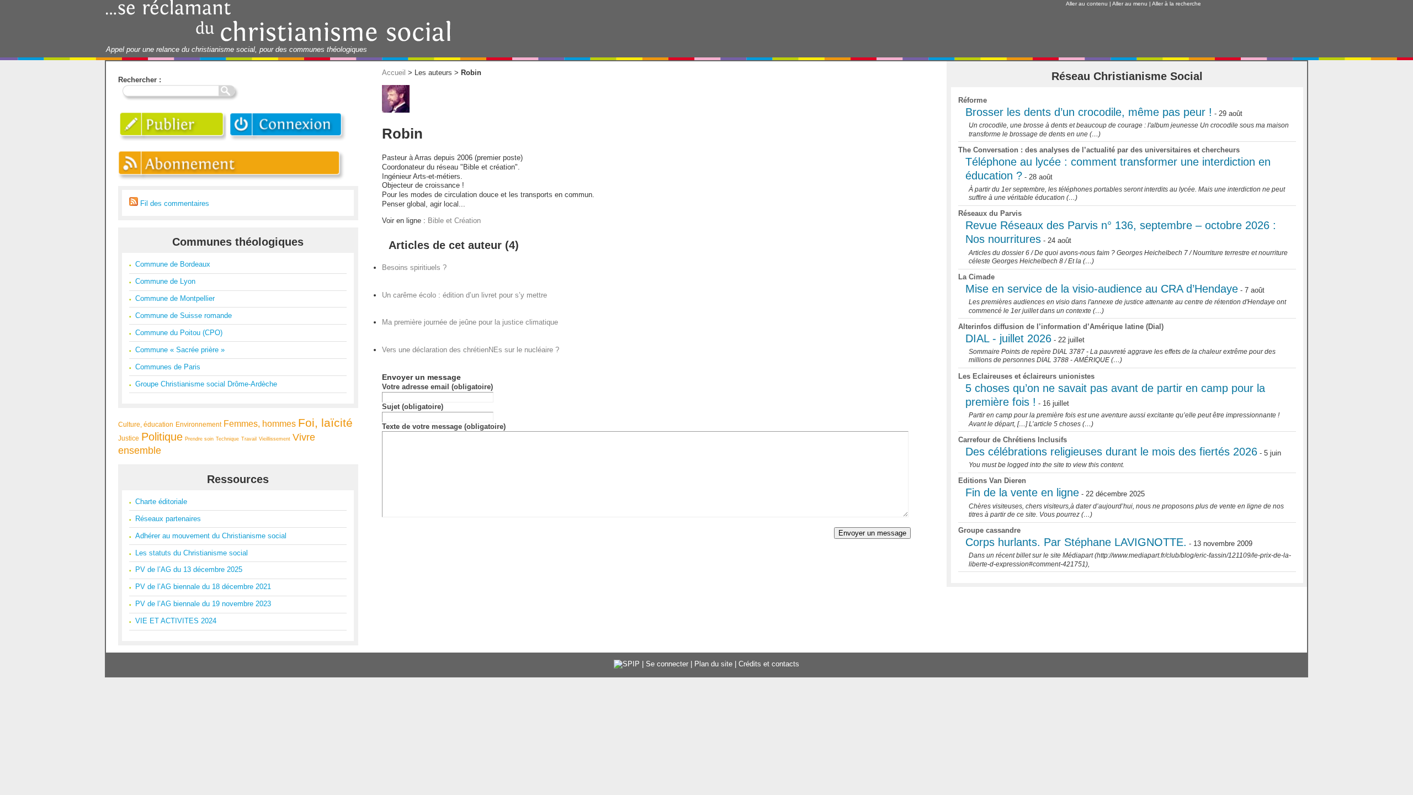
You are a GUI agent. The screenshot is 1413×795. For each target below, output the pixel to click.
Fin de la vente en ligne (1022, 492)
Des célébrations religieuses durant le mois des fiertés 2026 (1111, 452)
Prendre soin (199, 439)
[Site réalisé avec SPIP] (627, 664)
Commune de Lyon (165, 281)
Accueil (394, 72)
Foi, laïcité (325, 422)
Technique (227, 439)
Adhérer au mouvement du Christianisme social (210, 536)
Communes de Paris (167, 367)
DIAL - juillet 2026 (1008, 338)
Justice (128, 438)
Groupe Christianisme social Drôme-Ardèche (206, 384)
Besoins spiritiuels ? (414, 267)
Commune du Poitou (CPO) (178, 332)
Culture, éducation (145, 424)
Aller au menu (1130, 4)
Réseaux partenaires (168, 519)
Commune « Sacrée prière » (180, 350)
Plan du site (713, 664)
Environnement (198, 424)
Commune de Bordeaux (172, 264)
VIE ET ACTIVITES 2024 (175, 621)
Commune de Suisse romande (183, 315)
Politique (162, 437)
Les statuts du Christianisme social (191, 553)
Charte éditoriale (161, 501)
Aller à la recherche (1176, 4)
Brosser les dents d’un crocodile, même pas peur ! (1088, 112)
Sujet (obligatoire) (412, 406)
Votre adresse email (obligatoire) (437, 387)
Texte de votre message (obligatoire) (444, 426)
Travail (249, 439)
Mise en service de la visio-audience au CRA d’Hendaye (1101, 289)
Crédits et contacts (769, 664)
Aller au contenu (1087, 4)
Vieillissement (274, 439)
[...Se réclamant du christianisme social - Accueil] (278, 40)
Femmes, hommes (260, 423)
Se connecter (667, 664)
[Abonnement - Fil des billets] (232, 181)
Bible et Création (454, 220)
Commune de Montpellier (175, 298)
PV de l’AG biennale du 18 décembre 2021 (203, 586)
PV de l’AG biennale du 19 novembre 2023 (203, 604)
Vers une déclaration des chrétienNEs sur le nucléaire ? (470, 350)
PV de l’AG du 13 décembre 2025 (188, 569)
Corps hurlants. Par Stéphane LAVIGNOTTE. (1076, 542)
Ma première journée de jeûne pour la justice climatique (470, 322)
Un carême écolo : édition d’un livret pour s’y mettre (464, 295)
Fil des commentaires (173, 203)
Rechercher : (139, 80)
